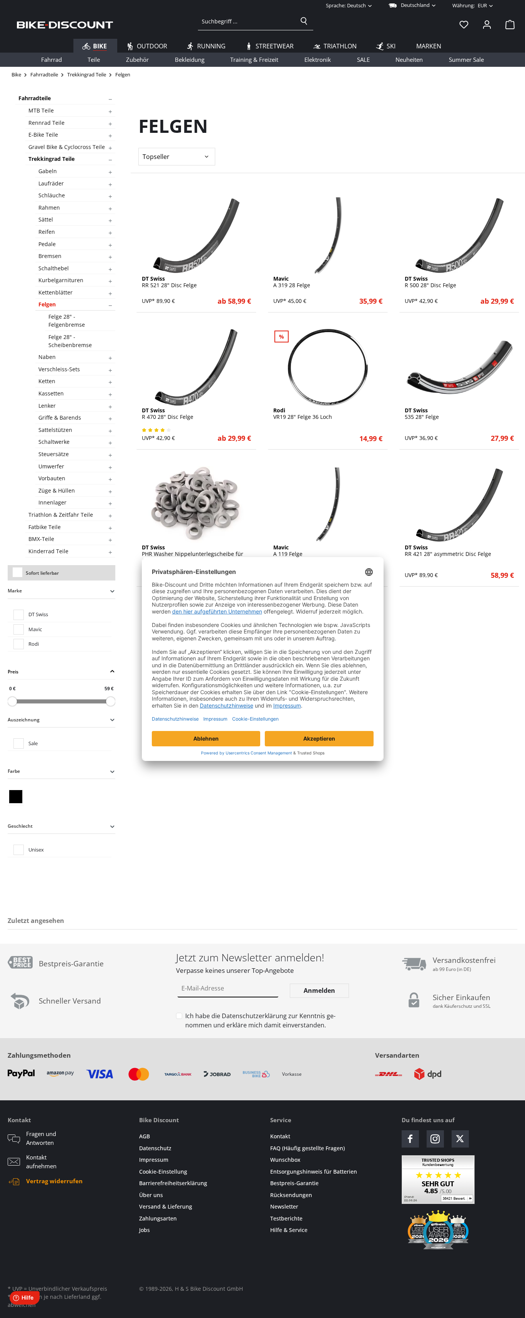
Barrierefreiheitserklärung (173, 1183)
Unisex (36, 849)
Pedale (47, 244)
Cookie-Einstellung (163, 1171)
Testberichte (286, 1218)
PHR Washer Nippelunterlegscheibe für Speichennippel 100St (192, 554)
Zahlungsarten (158, 1218)
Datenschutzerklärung (254, 1016)
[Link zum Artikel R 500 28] (459, 235)
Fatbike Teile (44, 527)
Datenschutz (155, 1148)
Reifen (46, 231)
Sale (33, 743)
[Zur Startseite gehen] (65, 24)
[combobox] (246, 21)
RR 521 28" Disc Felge (169, 282)
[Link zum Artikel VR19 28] (327, 367)
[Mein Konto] (487, 24)
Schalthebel (53, 268)
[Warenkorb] (507, 24)
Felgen (47, 304)
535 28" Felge (422, 413)
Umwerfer (51, 466)
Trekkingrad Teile (51, 158)
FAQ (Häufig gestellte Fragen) (307, 1148)
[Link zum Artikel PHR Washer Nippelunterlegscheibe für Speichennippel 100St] (196, 504)
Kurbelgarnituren (60, 280)
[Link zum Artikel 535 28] (459, 367)
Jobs (144, 1230)
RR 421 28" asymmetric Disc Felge (448, 550)
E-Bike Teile (43, 134)
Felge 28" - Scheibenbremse (70, 341)
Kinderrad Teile (48, 551)
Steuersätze (53, 454)
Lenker (47, 405)
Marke (15, 590)
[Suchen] (304, 21)
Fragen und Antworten (41, 1138)
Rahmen (49, 207)
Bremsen (49, 256)
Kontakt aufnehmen (41, 1161)
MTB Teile (41, 110)
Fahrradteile (34, 98)
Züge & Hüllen (56, 490)
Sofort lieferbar (42, 573)
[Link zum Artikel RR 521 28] (196, 235)
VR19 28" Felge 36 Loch (302, 413)
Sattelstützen (55, 429)
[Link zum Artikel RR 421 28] (459, 504)
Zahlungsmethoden (39, 1055)
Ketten (46, 381)
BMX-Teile (41, 538)
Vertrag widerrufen (54, 1181)
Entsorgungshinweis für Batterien (313, 1171)
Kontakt (280, 1136)
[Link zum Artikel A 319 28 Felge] (327, 235)
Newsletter (284, 1206)
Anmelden (319, 990)
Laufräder (51, 183)
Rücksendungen (291, 1195)
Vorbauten (51, 478)
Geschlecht (20, 826)
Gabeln (47, 171)
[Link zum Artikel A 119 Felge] (327, 504)
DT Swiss (38, 614)
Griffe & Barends (59, 417)
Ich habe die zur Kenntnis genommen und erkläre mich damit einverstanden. (260, 1020)
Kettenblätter (55, 292)
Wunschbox (285, 1159)
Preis (13, 671)
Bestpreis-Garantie (294, 1183)
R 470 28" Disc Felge (167, 413)
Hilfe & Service (288, 1230)
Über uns (151, 1195)
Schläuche (51, 195)
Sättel (45, 219)
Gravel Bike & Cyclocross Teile (66, 146)
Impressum (153, 1159)
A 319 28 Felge (291, 282)
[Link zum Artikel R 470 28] (196, 367)
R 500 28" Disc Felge (430, 282)
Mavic (35, 629)
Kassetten (51, 393)
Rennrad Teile (46, 122)
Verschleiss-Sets (59, 369)
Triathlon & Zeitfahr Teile (60, 514)
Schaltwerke (54, 441)
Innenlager (52, 502)
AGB (144, 1136)
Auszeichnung (24, 719)
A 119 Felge (287, 550)
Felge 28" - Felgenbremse (66, 320)
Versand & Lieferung (165, 1206)
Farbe (14, 771)
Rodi (33, 643)
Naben (47, 357)
